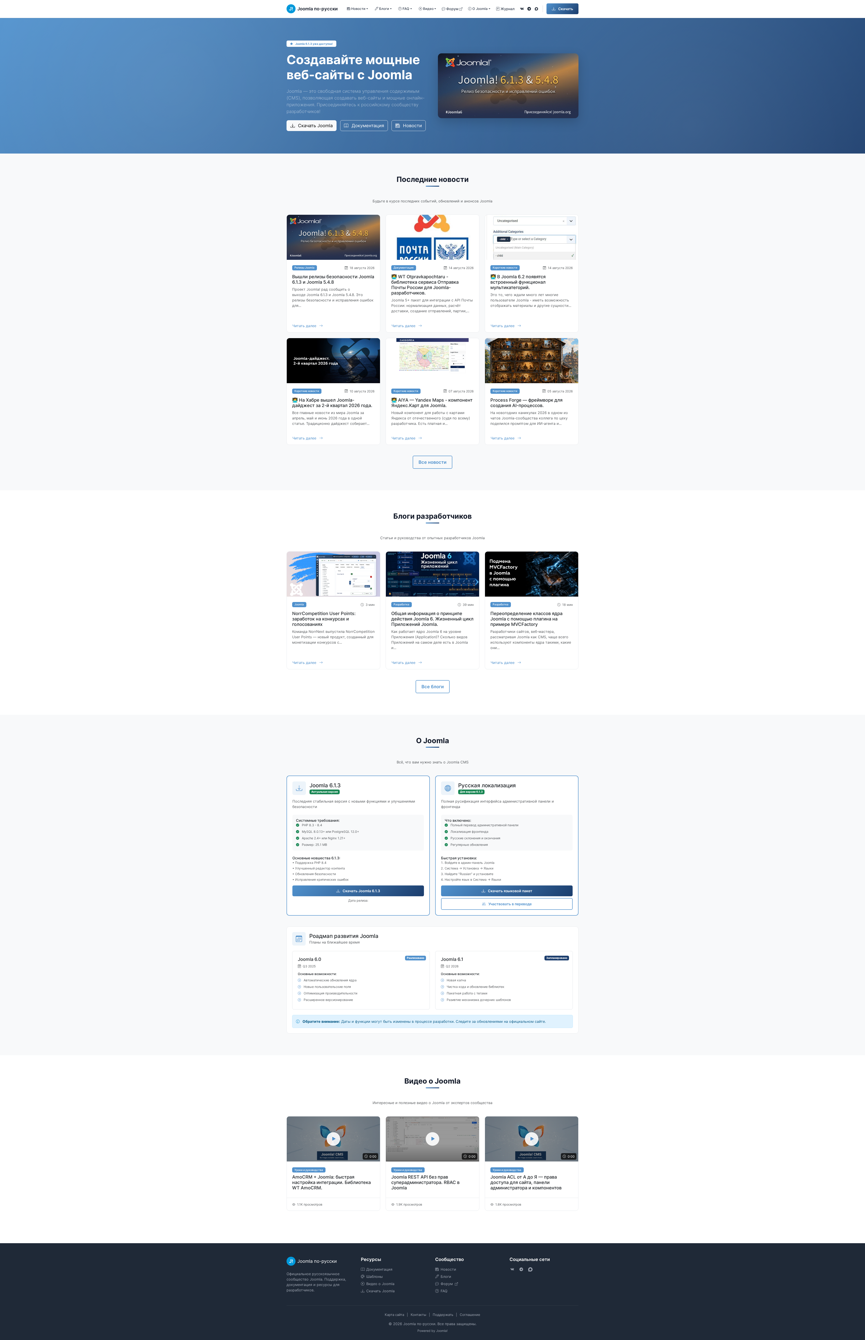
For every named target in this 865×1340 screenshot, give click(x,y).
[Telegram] (529, 8)
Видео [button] (428, 9)
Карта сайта (394, 1315)
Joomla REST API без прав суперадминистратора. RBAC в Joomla (425, 1182)
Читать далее (304, 326)
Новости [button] (358, 9)
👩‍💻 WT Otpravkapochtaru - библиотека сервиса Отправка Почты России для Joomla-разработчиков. (425, 285)
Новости (412, 125)
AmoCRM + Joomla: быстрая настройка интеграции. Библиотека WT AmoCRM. (331, 1182)
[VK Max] (536, 8)
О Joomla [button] (480, 9)
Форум (452, 9)
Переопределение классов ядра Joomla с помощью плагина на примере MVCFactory (526, 619)
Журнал (508, 9)
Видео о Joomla (380, 1283)
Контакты (418, 1315)
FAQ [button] (406, 9)
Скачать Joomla (315, 125)
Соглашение (470, 1315)
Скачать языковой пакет (509, 891)
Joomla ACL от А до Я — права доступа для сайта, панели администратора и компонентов (526, 1182)
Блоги (446, 1276)
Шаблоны (374, 1276)
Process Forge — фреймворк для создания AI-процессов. (526, 402)
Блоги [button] (384, 9)
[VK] (522, 8)
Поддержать (443, 1315)
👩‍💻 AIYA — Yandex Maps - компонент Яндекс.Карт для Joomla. (432, 402)
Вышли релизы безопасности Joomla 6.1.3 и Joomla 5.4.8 (333, 279)
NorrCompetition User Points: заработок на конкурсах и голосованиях (324, 619)
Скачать (565, 9)
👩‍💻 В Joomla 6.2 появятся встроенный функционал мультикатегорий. (518, 282)
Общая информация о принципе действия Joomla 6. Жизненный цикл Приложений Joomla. (432, 619)
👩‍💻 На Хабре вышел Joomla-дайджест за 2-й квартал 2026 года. (332, 402)
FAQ (444, 1291)
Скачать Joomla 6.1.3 (361, 891)
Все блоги (432, 686)
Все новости (432, 462)
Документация (367, 125)
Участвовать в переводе (509, 904)
